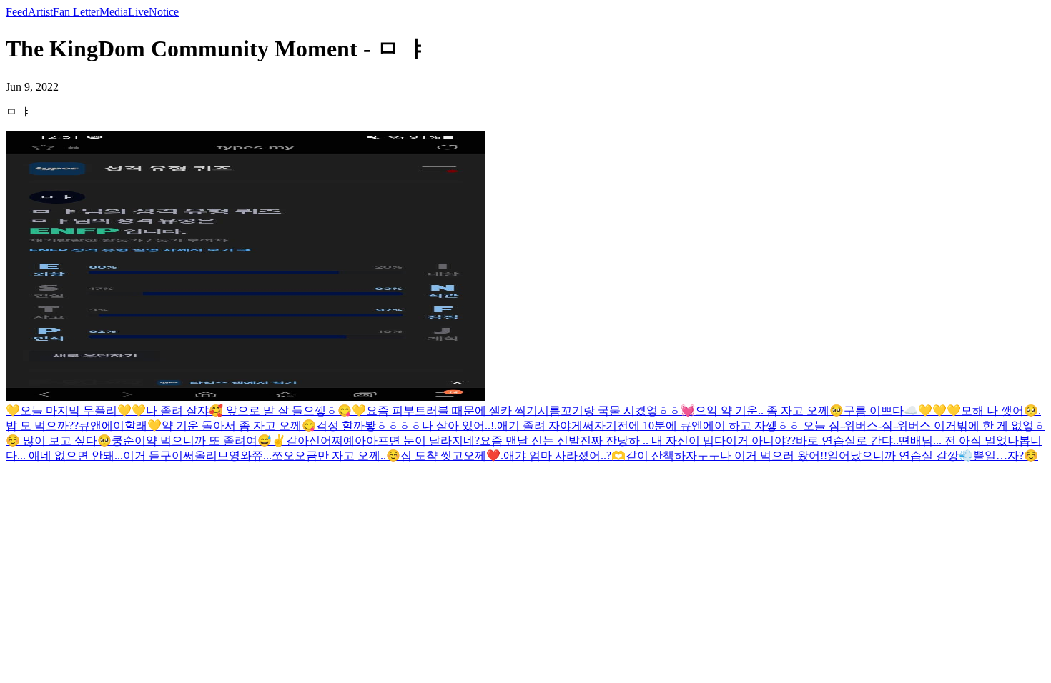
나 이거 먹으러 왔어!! (773, 455)
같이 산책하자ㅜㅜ (673, 455)
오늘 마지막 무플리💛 (76, 410)
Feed (17, 12)
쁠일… (990, 455)
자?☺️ (1022, 455)
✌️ (279, 440)
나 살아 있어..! (458, 425)
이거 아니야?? (761, 440)
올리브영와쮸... (233, 455)
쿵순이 (129, 440)
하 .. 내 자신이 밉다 (677, 440)
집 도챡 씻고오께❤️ (450, 455)
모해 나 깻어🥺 (999, 410)
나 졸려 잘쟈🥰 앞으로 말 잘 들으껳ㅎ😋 (249, 410)
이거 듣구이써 (158, 455)
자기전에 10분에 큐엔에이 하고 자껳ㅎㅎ (698, 425)
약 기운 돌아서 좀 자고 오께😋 (239, 425)
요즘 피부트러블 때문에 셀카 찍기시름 (463, 410)
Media (113, 12)
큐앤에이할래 (113, 425)
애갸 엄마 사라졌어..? (557, 455)
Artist (40, 12)
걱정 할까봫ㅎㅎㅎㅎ (369, 425)
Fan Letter (76, 12)
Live (138, 12)
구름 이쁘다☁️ (881, 410)
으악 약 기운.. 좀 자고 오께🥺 (769, 410)
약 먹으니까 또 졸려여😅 (209, 440)
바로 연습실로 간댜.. (847, 440)
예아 (354, 440)
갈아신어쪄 (314, 440)
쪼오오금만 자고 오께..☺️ (336, 455)
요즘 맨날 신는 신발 (530, 440)
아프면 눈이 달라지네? (423, 440)
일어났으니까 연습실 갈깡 (893, 455)
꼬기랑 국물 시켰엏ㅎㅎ (621, 410)
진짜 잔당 (604, 440)
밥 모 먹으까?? (42, 425)
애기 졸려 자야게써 (545, 425)
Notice (164, 12)
